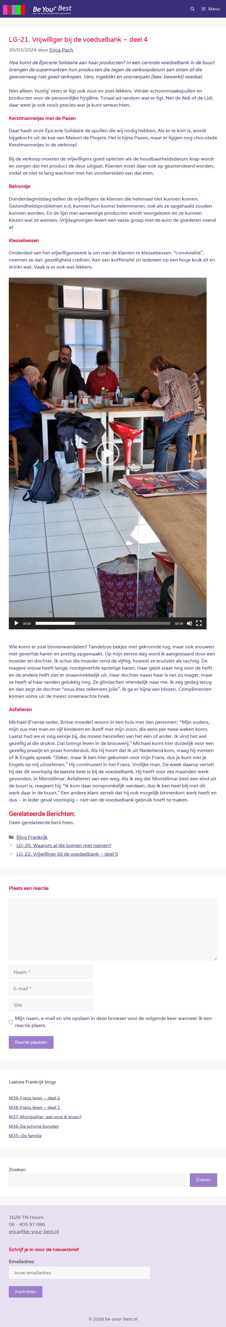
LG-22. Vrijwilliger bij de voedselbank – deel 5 (67, 854)
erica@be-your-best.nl (34, 1231)
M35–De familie (25, 1135)
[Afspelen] (16, 623)
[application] (108, 453)
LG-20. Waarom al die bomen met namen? (63, 845)
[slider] (103, 623)
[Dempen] (189, 623)
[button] (192, 9)
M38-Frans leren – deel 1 (34, 1107)
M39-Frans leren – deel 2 (34, 1098)
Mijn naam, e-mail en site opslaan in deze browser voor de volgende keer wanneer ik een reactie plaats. (113, 1021)
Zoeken (17, 1170)
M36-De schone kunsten (34, 1126)
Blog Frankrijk (32, 837)
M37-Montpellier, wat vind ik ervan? (45, 1116)
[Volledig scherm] (199, 623)
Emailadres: (22, 1261)
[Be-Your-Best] (69, 9)
